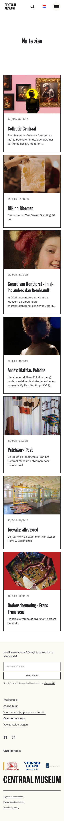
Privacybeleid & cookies (13, 802)
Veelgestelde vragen (15, 725)
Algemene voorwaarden (13, 797)
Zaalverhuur (10, 706)
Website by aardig (11, 808)
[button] (44, 6)
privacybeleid (49, 684)
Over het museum (14, 718)
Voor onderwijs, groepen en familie (24, 712)
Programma (10, 700)
